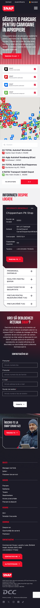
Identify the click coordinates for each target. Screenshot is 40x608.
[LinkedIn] (3, 602)
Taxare (5, 492)
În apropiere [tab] (10, 182)
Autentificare (20, 2)
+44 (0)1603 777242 (10, 550)
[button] (5, 126)
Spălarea (5, 489)
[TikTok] (23, 602)
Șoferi (4, 471)
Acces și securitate (9, 499)
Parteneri (6, 534)
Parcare (5, 486)
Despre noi (6, 527)
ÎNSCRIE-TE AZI (11, 56)
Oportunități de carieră (11, 531)
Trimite (19, 404)
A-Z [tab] (29, 182)
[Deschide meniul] (36, 8)
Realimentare (7, 495)
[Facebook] (18, 602)
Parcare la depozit (9, 502)
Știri (4, 513)
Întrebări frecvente (9, 516)
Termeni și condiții (6, 597)
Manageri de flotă (9, 468)
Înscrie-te (13, 259)
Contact (8, 2)
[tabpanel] (20, 160)
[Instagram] (13, 602)
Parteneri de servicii (10, 474)
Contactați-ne (11, 556)
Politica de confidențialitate (20, 597)
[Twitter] (8, 602)
